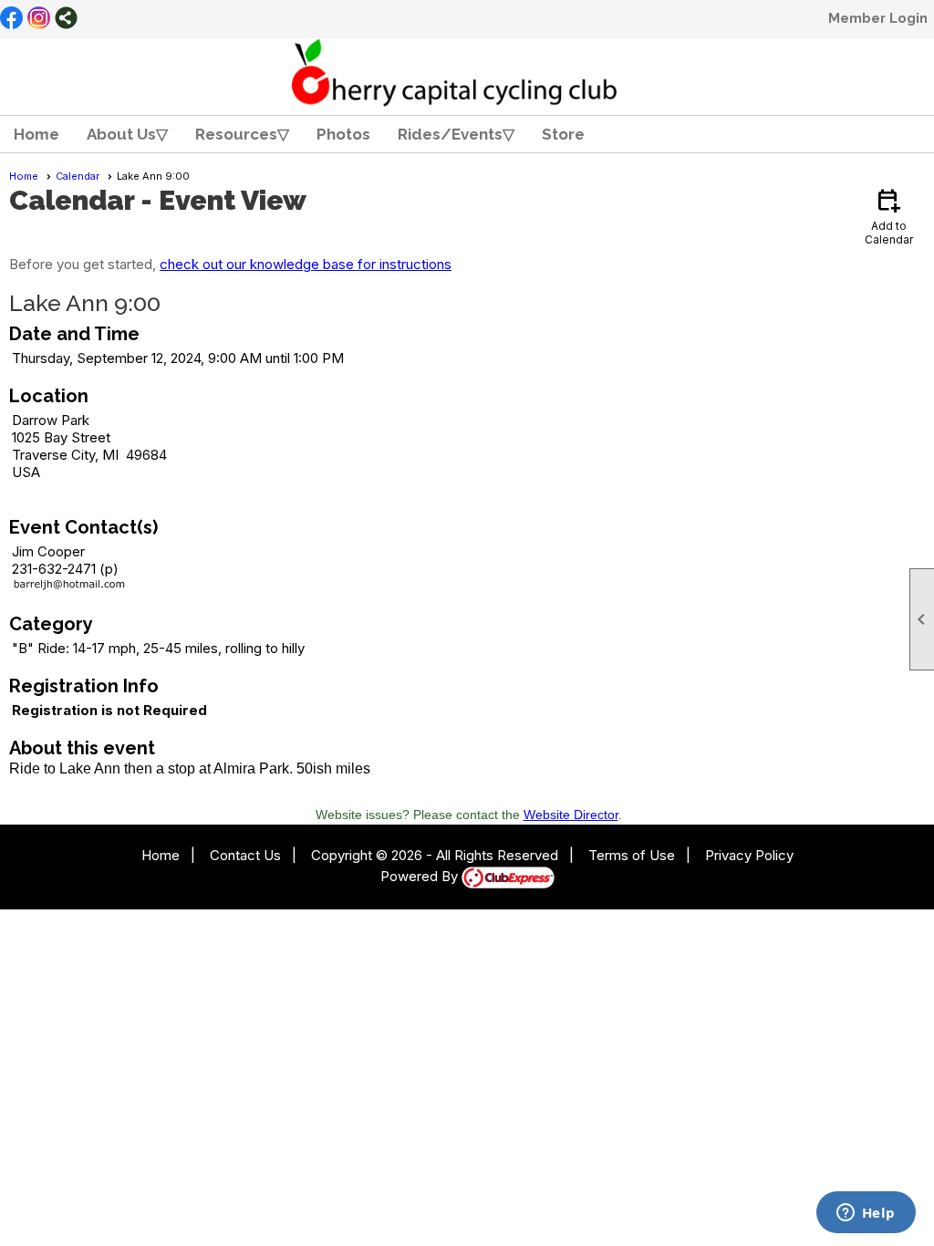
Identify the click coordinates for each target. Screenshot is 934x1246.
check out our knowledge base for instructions (305, 264)
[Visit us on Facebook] (11, 19)
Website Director (571, 814)
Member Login (878, 18)
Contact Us (245, 855)
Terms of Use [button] (631, 855)
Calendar (77, 176)
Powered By (421, 876)
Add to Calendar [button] (889, 215)
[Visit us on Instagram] (38, 19)
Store (563, 134)
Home (36, 134)
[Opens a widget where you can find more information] (865, 1214)
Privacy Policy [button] (749, 855)
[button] (127, 134)
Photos (343, 134)
